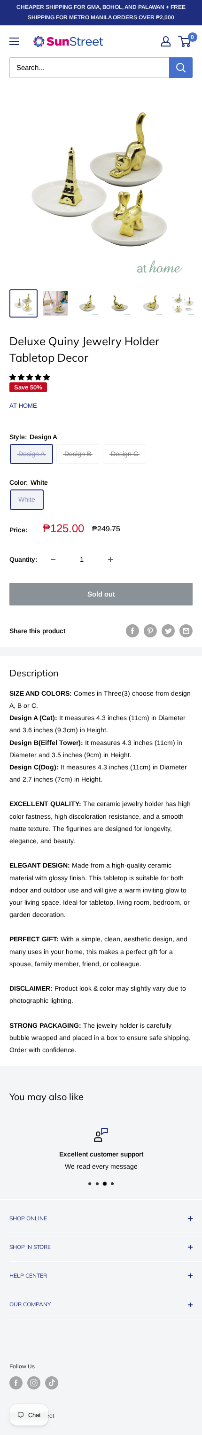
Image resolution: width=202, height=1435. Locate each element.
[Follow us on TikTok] (51, 1382)
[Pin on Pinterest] (150, 630)
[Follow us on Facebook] (16, 1382)
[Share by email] (186, 630)
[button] (30, 377)
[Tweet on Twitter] (168, 630)
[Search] (181, 67)
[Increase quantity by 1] (110, 559)
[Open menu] (14, 41)
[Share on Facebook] (132, 630)
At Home (23, 405)
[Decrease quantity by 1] (53, 559)
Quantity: (23, 559)
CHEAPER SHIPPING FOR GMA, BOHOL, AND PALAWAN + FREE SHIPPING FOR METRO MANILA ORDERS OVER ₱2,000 (101, 12)
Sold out (101, 594)
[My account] (166, 41)
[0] (185, 41)
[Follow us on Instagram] (33, 1382)
